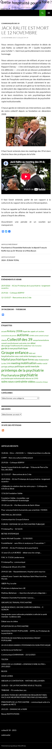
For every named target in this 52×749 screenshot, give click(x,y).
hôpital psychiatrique (14, 359)
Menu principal (49, 13)
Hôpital (39, 356)
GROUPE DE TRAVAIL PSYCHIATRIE (16, 602)
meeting (15, 363)
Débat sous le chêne (9, 621)
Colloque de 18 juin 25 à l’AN (13, 567)
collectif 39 (23, 38)
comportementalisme (41, 340)
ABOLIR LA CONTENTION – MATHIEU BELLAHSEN (23, 681)
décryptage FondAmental (11, 346)
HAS (30, 353)
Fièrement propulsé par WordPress (13, 746)
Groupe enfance (14, 352)
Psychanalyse (10, 375)
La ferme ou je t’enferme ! (11, 650)
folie (33, 346)
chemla (4, 340)
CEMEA (31, 335)
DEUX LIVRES (7, 676)
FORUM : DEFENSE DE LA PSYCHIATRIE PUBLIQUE (23, 524)
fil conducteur (26, 346)
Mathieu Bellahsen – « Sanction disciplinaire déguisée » (23, 593)
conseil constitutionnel (9, 343)
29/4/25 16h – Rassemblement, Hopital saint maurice (23, 571)
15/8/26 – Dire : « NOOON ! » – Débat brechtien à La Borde (25, 453)
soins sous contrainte (14, 381)
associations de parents (8, 335)
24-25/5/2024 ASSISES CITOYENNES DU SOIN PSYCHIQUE (26, 645)
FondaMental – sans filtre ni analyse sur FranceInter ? (23, 543)
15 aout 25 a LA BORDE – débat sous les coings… (21, 552)
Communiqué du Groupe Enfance (15, 519)
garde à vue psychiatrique (14, 348)
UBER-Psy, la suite (8, 583)
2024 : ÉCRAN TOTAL (10, 258)
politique (11, 367)
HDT (34, 353)
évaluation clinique (41, 382)
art (37, 331)
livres (31, 359)
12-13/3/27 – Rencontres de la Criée (16, 297)
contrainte (23, 343)
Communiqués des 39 (10, 23)
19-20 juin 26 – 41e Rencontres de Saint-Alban (20, 505)
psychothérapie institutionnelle (13, 378)
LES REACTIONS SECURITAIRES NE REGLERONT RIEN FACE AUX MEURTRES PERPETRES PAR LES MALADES (24, 696)
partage (4, 367)
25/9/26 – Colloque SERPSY (12, 293)
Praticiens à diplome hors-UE (13, 588)
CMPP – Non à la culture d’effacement (17, 458)
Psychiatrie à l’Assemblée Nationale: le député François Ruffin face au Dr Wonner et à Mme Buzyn (24, 247)
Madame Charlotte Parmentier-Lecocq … (18, 598)
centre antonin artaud (41, 335)
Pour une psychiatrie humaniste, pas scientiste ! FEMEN (24, 510)
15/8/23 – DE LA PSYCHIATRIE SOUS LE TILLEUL (21, 685)
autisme (23, 335)
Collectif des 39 (19, 339)
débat (33, 343)
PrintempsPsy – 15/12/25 (12, 529)
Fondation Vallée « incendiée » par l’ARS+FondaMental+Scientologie (15, 499)
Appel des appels (29, 331)
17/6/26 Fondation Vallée (11, 493)
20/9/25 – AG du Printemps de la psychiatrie (19, 548)
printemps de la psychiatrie (22, 370)
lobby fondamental (41, 360)
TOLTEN (4, 659)
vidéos (31, 381)
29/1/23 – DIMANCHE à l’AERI (14, 709)
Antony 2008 (14, 331)
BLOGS (4, 671)
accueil (4, 331)
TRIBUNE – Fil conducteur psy (13, 690)
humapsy (33, 356)
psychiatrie (29, 375)
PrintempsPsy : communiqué (13, 562)
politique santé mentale (27, 366)
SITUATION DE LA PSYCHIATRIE (15, 626)
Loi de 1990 (6, 363)
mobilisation (28, 363)
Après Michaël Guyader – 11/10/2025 (17, 538)
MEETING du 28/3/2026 (11, 515)
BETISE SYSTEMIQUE (10, 533)
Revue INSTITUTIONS (10, 714)
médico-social (42, 363)
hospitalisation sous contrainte (14, 356)
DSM (28, 343)
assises (41, 331)
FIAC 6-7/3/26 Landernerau (12, 557)
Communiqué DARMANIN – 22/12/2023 (18, 654)
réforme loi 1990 (31, 378)
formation (38, 346)
